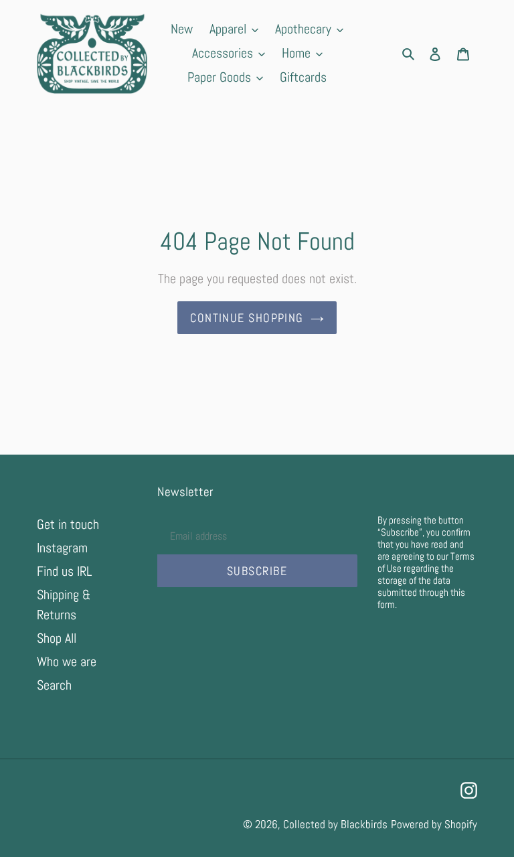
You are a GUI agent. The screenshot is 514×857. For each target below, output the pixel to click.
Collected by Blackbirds (335, 824)
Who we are (66, 661)
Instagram (62, 547)
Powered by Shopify (434, 824)
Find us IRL (64, 571)
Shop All (56, 638)
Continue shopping (246, 317)
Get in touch (68, 524)
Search (54, 685)
